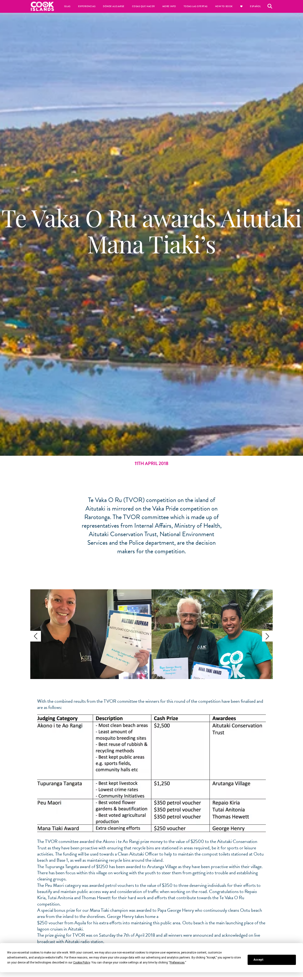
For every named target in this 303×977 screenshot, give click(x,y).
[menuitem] (241, 6)
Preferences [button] (177, 962)
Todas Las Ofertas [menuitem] (196, 6)
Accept (258, 959)
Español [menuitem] (255, 6)
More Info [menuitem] (169, 6)
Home (42, 6)
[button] (35, 636)
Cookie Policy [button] (81, 962)
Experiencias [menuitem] (86, 6)
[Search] (269, 6)
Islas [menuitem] (67, 6)
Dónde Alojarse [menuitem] (114, 6)
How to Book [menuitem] (224, 6)
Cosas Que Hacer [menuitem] (143, 6)
